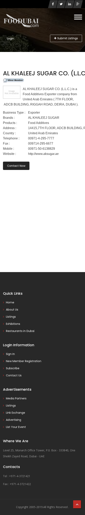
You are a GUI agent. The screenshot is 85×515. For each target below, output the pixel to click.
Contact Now (16, 166)
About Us (12, 310)
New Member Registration (23, 361)
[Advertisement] (42, 215)
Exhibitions (13, 324)
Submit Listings (67, 38)
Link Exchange (15, 413)
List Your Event (16, 427)
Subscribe (12, 368)
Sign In (10, 354)
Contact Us (14, 375)
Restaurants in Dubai (20, 331)
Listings (11, 317)
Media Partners (16, 398)
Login (10, 38)
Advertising (13, 420)
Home (10, 302)
